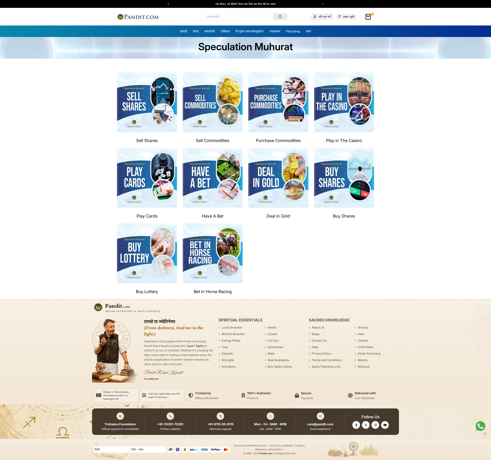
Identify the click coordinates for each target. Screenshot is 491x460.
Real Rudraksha (278, 360)
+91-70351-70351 (170, 424)
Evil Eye (273, 340)
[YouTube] (385, 425)
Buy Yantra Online (280, 366)
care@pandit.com (320, 424)
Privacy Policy (321, 353)
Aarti (361, 334)
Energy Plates (231, 340)
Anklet (272, 327)
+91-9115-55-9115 (220, 424)
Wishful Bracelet (233, 334)
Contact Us (319, 340)
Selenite (227, 353)
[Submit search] (280, 16)
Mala (271, 353)
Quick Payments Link (326, 366)
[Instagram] (375, 425)
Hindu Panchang (369, 353)
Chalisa (363, 340)
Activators (229, 366)
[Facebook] (356, 425)
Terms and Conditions (327, 360)
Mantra (362, 360)
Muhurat (363, 366)
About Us (318, 327)
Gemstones (275, 347)
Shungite (228, 360)
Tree (225, 347)
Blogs (316, 334)
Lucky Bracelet (232, 327)
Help (315, 347)
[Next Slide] (321, 4)
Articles (363, 327)
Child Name (366, 347)
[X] (366, 425)
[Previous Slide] (170, 4)
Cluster (273, 334)
